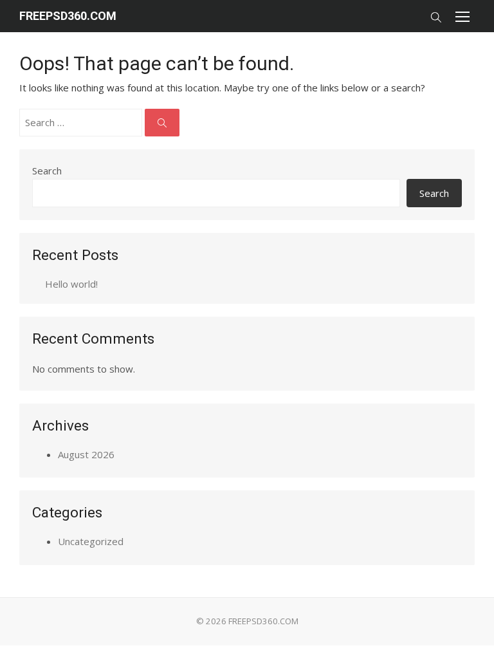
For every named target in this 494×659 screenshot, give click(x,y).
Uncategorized (91, 541)
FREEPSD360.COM (67, 16)
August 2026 (86, 454)
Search (47, 170)
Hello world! (71, 283)
